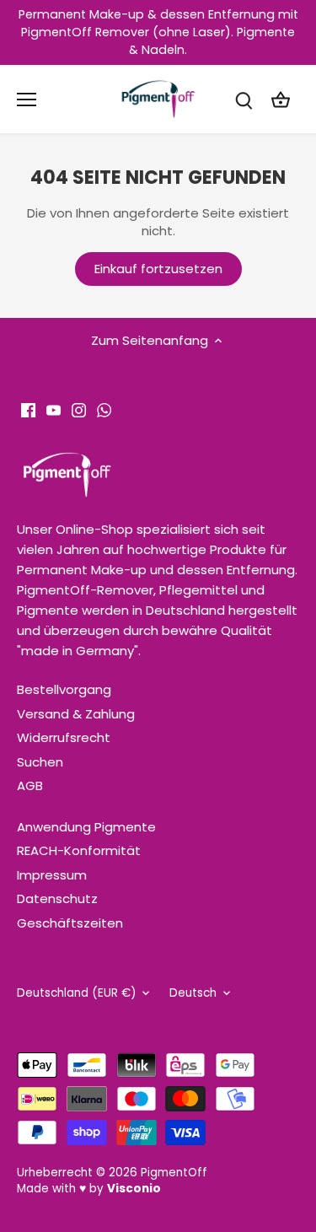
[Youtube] (53, 409)
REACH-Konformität (79, 850)
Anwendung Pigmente (86, 827)
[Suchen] (243, 99)
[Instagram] (79, 409)
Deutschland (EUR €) (76, 993)
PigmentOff (174, 1173)
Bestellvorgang (64, 689)
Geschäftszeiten (70, 923)
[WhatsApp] (104, 409)
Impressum (52, 875)
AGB (30, 785)
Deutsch (193, 993)
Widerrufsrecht (63, 737)
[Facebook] (28, 409)
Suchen (40, 762)
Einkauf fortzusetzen (158, 268)
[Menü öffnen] (26, 99)
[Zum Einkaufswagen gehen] (280, 99)
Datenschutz (57, 898)
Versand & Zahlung (76, 714)
